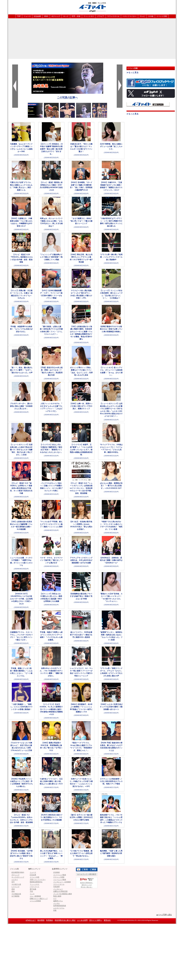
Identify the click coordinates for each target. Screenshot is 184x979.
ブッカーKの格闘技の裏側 (62, 894)
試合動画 (56, 872)
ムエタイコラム (58, 908)
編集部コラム (58, 901)
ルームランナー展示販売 (86, 874)
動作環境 (41, 920)
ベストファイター (129, 16)
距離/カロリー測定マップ (39, 898)
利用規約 (49, 920)
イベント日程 (162, 16)
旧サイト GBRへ (95, 920)
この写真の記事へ (67, 97)
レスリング (15, 886)
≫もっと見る (132, 72)
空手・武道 (76, 16)
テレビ (142, 16)
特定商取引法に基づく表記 (65, 920)
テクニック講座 (58, 877)
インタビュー (58, 889)
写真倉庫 (56, 886)
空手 (13, 882)
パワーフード (34, 886)
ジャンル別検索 (35, 901)
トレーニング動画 (59, 879)
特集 (54, 910)
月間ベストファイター (38, 879)
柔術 (13, 891)
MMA (46, 16)
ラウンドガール (113, 16)
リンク (32, 894)
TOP (19, 16)
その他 (150, 16)
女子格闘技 (15, 896)
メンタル (56, 903)
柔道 (13, 889)
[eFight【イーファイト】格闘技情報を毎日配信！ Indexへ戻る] (92, 7)
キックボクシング (18, 877)
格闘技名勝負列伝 (36, 882)
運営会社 (107, 920)
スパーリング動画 (59, 875)
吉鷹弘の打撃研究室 (60, 891)
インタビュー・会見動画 (62, 882)
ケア (54, 898)
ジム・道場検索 (35, 896)
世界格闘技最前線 (59, 905)
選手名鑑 (33, 889)
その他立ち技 (16, 884)
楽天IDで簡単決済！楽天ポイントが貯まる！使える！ (86, 885)
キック (65, 16)
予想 (31, 891)
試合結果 (37, 16)
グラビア (100, 16)
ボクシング (55, 16)
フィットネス (89, 16)
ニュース (27, 16)
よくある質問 (82, 920)
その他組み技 (16, 894)
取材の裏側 (57, 896)
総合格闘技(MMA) (18, 872)
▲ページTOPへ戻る (164, 915)
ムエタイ (15, 879)
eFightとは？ (31, 920)
